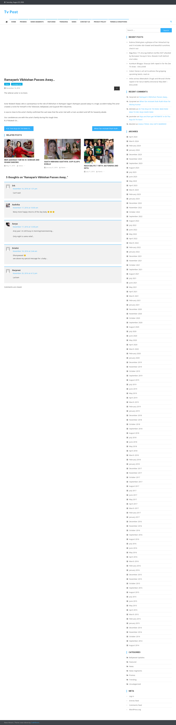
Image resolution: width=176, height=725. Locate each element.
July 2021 (132, 278)
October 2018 (134, 424)
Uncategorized (16, 84)
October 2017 (134, 477)
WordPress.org (135, 709)
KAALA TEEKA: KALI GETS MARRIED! (152, 124)
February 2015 (135, 619)
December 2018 (135, 415)
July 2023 (132, 172)
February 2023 (135, 194)
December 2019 (135, 362)
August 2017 (134, 486)
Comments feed (135, 705)
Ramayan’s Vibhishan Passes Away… (153, 97)
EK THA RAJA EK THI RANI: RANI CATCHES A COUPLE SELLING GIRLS (20, 128)
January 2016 (134, 570)
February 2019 (135, 406)
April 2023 (133, 185)
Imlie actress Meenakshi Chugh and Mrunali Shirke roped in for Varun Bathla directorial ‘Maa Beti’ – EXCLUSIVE (149, 81)
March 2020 (134, 349)
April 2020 (133, 344)
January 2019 (134, 411)
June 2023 (133, 176)
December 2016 (135, 521)
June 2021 (133, 283)
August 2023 (134, 168)
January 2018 (134, 464)
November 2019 (135, 367)
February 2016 (135, 566)
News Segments (37, 22)
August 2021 (134, 274)
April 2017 (133, 504)
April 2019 (133, 398)
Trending (64, 22)
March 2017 (134, 508)
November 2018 (135, 420)
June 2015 (133, 601)
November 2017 (135, 473)
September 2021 (135, 269)
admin (21, 166)
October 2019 (134, 371)
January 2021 (134, 305)
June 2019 (133, 389)
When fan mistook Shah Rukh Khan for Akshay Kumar (108, 128)
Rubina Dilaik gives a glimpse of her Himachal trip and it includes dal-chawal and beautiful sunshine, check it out (149, 45)
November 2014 (135, 632)
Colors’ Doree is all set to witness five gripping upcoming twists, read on (147, 72)
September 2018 (135, 429)
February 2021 (135, 300)
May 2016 (133, 552)
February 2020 (135, 353)
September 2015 (135, 588)
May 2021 (133, 287)
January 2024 (134, 150)
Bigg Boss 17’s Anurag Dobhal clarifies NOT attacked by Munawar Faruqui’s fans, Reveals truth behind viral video (150, 56)
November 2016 (135, 526)
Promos (23, 22)
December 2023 (135, 154)
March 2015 (134, 614)
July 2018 (132, 437)
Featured (52, 22)
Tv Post (11, 11)
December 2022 (135, 203)
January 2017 (134, 517)
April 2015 (133, 610)
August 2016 (134, 539)
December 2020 (135, 309)
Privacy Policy (100, 22)
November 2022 (135, 207)
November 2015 (135, 579)
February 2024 (135, 145)
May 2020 (133, 340)
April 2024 (133, 137)
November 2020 (135, 314)
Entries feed (134, 701)
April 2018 (133, 451)
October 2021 (134, 265)
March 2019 (134, 402)
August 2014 (134, 645)
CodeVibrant (35, 723)
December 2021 (135, 256)
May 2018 (133, 446)
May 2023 (133, 181)
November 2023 (135, 159)
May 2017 (133, 499)
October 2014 (134, 636)
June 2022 (133, 230)
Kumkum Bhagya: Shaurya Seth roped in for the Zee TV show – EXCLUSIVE (150, 65)
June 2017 (133, 495)
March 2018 (134, 455)
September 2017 (135, 482)
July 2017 (132, 490)
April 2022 (133, 238)
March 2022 (134, 243)
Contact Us (85, 22)
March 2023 (134, 190)
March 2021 (134, 296)
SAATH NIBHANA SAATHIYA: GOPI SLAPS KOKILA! (62, 163)
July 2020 (132, 331)
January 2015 (134, 623)
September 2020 (135, 322)
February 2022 (135, 247)
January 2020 (134, 358)
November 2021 (135, 260)
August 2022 (134, 221)
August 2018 (134, 433)
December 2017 (135, 468)
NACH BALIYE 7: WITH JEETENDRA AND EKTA (101, 167)
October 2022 (134, 212)
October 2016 (134, 530)
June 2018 (133, 442)
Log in (131, 696)
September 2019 (135, 375)
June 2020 (133, 336)
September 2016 (135, 535)
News (74, 22)
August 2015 (134, 592)
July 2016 (132, 543)
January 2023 (134, 199)
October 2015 (134, 583)
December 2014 (135, 628)
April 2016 (133, 557)
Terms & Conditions (118, 22)
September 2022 (135, 216)
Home (13, 22)
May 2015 (133, 605)
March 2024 (134, 141)
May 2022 (133, 234)
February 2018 (135, 459)
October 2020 (134, 318)
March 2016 (134, 561)
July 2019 (132, 384)
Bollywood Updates (137, 657)
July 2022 (132, 225)
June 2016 (133, 548)
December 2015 (135, 574)
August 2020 (134, 327)
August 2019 (134, 380)
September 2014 (135, 641)
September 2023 (135, 163)
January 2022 (134, 252)
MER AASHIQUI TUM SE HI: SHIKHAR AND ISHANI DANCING (21, 161)
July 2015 (132, 597)
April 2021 (133, 291)
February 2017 (135, 513)
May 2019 (133, 393)
